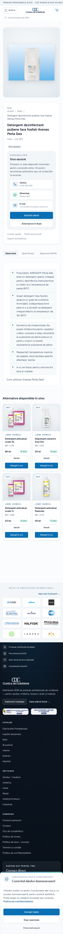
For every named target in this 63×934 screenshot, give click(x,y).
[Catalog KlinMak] (51, 623)
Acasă (10, 111)
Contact (7, 825)
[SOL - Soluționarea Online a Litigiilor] (44, 711)
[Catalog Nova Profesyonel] (51, 634)
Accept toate (31, 912)
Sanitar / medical (12, 777)
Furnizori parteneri (12, 820)
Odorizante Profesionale (15, 728)
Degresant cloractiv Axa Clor (45, 440)
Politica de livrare (11, 836)
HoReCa (7, 782)
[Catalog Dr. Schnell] (12, 612)
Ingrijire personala (12, 734)
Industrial (7, 804)
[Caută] (5, 17)
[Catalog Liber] (12, 602)
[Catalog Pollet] (51, 612)
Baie (19, 111)
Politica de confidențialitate (17, 852)
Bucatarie (8, 745)
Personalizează (31, 927)
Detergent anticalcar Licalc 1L (16, 510)
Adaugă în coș (16, 465)
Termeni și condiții (12, 847)
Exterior (6, 755)
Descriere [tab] (10, 253)
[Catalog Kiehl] (31, 602)
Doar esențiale (31, 920)
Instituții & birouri (11, 798)
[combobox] (33, 17)
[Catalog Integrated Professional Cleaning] (12, 634)
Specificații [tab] (28, 253)
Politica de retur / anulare (16, 842)
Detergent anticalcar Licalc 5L (16, 440)
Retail (6, 793)
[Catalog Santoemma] (12, 623)
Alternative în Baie (32, 223)
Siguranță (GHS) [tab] (48, 253)
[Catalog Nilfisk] (31, 623)
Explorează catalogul (14, 701)
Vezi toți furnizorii (48, 593)
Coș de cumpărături (13, 831)
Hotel (5, 788)
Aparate (7, 761)
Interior (6, 750)
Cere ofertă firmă (38, 701)
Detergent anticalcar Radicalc (46, 510)
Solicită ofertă (31, 215)
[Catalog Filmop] (31, 612)
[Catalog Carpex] (31, 634)
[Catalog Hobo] (51, 602)
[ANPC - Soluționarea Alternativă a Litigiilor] (16, 711)
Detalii (17, 458)
